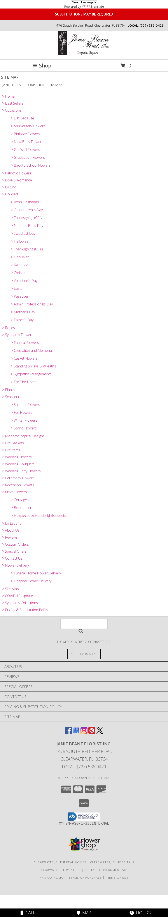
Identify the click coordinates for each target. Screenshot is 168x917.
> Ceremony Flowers (18, 478)
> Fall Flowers (21, 412)
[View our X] (99, 732)
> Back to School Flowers (31, 165)
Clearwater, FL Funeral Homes (60, 862)
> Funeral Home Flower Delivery (36, 573)
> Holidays (10, 194)
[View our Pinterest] (91, 732)
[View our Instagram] (84, 732)
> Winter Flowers (24, 420)
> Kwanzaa (19, 264)
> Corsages (20, 499)
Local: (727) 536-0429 (84, 767)
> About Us (10, 530)
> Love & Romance (17, 180)
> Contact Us (12, 558)
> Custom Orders (15, 544)
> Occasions (11, 110)
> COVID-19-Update (17, 595)
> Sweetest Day (23, 233)
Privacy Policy (52, 877)
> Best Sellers (12, 103)
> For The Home (24, 381)
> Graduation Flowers (28, 157)
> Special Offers (14, 551)
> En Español (12, 523)
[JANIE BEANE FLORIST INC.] (84, 54)
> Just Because (22, 118)
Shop (45, 65)
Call (29, 913)
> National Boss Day (27, 225)
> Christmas (20, 272)
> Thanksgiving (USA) (27, 249)
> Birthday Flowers (25, 133)
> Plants (8, 389)
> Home (8, 96)
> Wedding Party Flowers (21, 471)
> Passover (19, 296)
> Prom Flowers (14, 492)
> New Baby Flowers (27, 141)
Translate (97, 6)
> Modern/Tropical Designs (23, 436)
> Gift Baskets (13, 443)
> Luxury (9, 187)
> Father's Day (22, 319)
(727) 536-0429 (152, 25)
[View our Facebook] (68, 732)
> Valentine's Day (24, 280)
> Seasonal (10, 396)
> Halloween (20, 241)
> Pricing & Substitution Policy (25, 609)
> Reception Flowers (18, 485)
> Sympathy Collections (20, 602)
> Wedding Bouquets (18, 464)
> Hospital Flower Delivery (31, 581)
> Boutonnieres (23, 507)
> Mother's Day (23, 312)
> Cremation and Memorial (31, 350)
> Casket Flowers (24, 358)
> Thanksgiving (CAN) (27, 217)
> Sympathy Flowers (17, 334)
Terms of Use (116, 877)
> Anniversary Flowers (28, 126)
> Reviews (10, 537)
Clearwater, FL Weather (60, 870)
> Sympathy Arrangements (31, 374)
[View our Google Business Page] (76, 732)
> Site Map (10, 588)
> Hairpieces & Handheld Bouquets (38, 515)
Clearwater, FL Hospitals (112, 862)
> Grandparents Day (27, 209)
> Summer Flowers (25, 404)
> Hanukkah (20, 257)
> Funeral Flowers (25, 342)
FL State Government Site (106, 870)
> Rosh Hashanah (25, 202)
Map (85, 913)
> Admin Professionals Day (32, 304)
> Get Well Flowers (25, 149)
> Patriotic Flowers (16, 173)
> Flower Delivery (15, 565)
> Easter (17, 288)
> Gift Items (11, 450)
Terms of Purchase (85, 877)
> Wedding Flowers (17, 457)
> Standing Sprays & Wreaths (33, 366)
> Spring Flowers (24, 428)
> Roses (8, 327)
